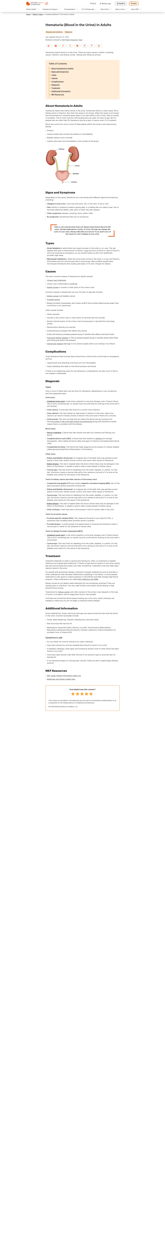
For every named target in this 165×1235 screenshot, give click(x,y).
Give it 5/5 (91, 694)
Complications (57, 81)
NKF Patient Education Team (72, 40)
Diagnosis (55, 85)
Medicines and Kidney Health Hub (61, 679)
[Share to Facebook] (63, 45)
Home (28, 14)
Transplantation (69, 9)
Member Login (106, 3)
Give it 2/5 (77, 694)
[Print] (48, 45)
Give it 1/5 (73, 694)
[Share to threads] (84, 45)
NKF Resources (57, 94)
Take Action (104, 9)
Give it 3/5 (82, 694)
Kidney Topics (38, 14)
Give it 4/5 (86, 694)
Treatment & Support (50, 9)
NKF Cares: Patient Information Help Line (64, 676)
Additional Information (60, 91)
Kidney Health (31, 9)
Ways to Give (120, 9)
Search (94, 3)
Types (53, 75)
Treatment (55, 88)
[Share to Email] (56, 45)
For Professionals (88, 9)
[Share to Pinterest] (92, 45)
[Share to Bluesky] (77, 45)
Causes (54, 78)
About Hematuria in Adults (62, 68)
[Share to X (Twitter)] (70, 45)
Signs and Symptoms (60, 72)
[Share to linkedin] (99, 45)
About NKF (135, 9)
